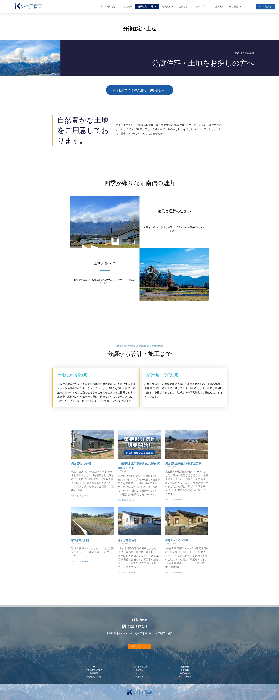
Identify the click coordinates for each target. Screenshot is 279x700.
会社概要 (233, 6)
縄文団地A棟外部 (81, 463)
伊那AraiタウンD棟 (176, 540)
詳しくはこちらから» (79, 496)
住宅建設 (128, 6)
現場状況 (219, 6)
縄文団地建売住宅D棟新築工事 (183, 463)
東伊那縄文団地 (80, 540)
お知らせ (183, 6)
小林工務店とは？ (109, 6)
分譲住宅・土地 (145, 6)
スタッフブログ (201, 6)
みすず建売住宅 (127, 540)
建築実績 (166, 6)
